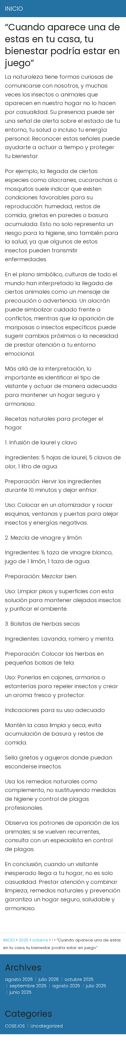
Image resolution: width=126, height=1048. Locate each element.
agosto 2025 (66, 986)
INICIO (14, 8)
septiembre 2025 (27, 986)
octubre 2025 (79, 979)
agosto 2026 (19, 979)
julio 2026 (49, 979)
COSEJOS (15, 1026)
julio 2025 (96, 986)
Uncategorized (47, 1026)
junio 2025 (20, 992)
